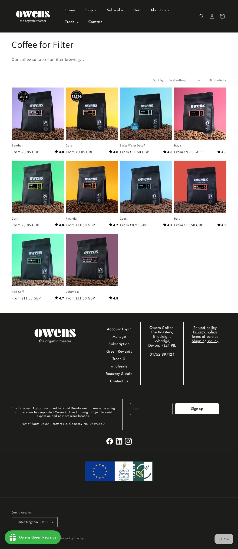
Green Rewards (119, 351)
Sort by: (158, 80)
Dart (14, 219)
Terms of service (205, 336)
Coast (124, 219)
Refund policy (205, 327)
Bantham (18, 145)
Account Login (119, 329)
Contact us (119, 381)
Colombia (72, 292)
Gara (69, 145)
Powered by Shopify (72, 538)
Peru (177, 219)
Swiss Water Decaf (132, 145)
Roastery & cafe (119, 373)
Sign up (197, 408)
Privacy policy (205, 332)
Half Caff (18, 292)
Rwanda (71, 219)
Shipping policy (205, 341)
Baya (177, 145)
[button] (202, 16)
